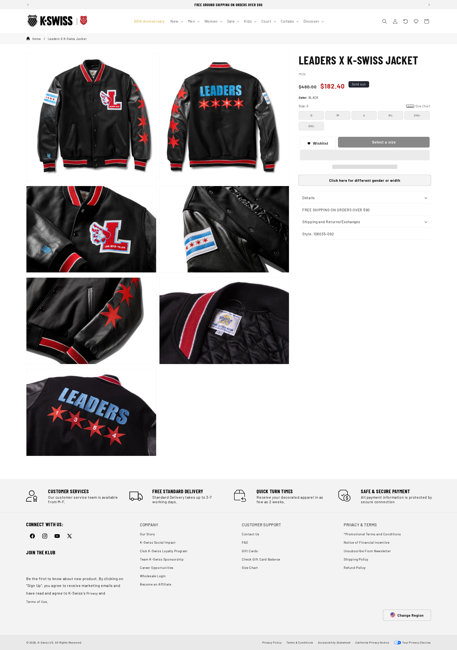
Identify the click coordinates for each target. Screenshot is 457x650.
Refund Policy (355, 568)
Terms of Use (36, 602)
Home (36, 39)
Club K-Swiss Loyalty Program (164, 551)
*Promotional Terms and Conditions (372, 534)
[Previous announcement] (28, 4)
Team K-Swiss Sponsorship (162, 559)
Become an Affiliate (155, 584)
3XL (311, 126)
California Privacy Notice (372, 642)
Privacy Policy (272, 642)
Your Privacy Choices (416, 642)
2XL (417, 115)
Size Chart (250, 568)
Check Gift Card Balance (261, 559)
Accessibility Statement (334, 642)
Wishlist (320, 143)
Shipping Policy (356, 559)
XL (390, 115)
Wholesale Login (153, 576)
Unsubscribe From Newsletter (367, 551)
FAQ (245, 543)
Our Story (147, 534)
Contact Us (250, 534)
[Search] (384, 21)
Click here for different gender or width (364, 180)
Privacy (92, 593)
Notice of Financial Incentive (366, 543)
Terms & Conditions (299, 642)
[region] (228, 4)
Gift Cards (250, 551)
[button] (405, 21)
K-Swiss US (46, 642)
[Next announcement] (429, 4)
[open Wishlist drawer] (416, 21)
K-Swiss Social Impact (158, 543)
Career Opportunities (157, 568)
